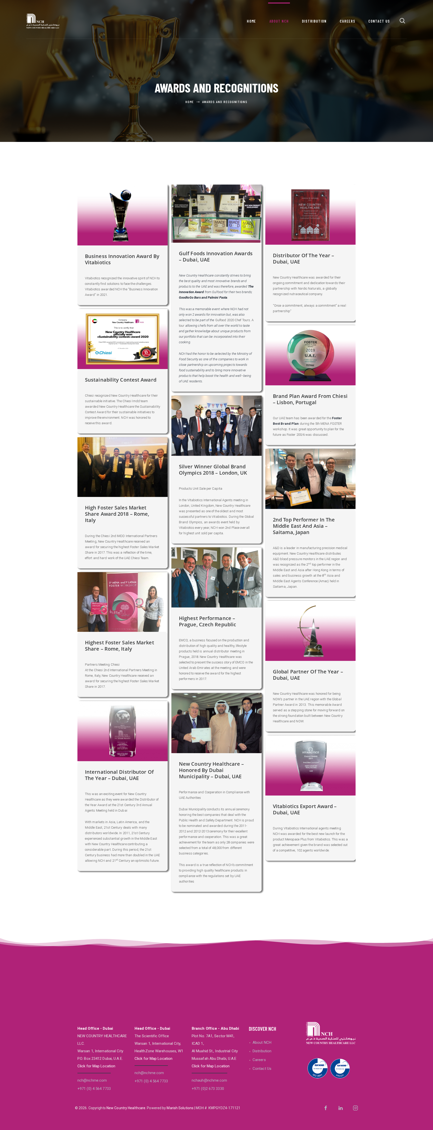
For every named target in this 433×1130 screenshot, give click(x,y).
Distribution (262, 1051)
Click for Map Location (96, 1066)
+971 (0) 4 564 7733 (94, 1088)
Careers (259, 1060)
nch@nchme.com (92, 1080)
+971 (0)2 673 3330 (208, 1088)
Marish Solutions (180, 1108)
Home (189, 102)
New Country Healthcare (125, 1108)
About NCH (262, 1042)
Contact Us (262, 1068)
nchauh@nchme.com (209, 1080)
